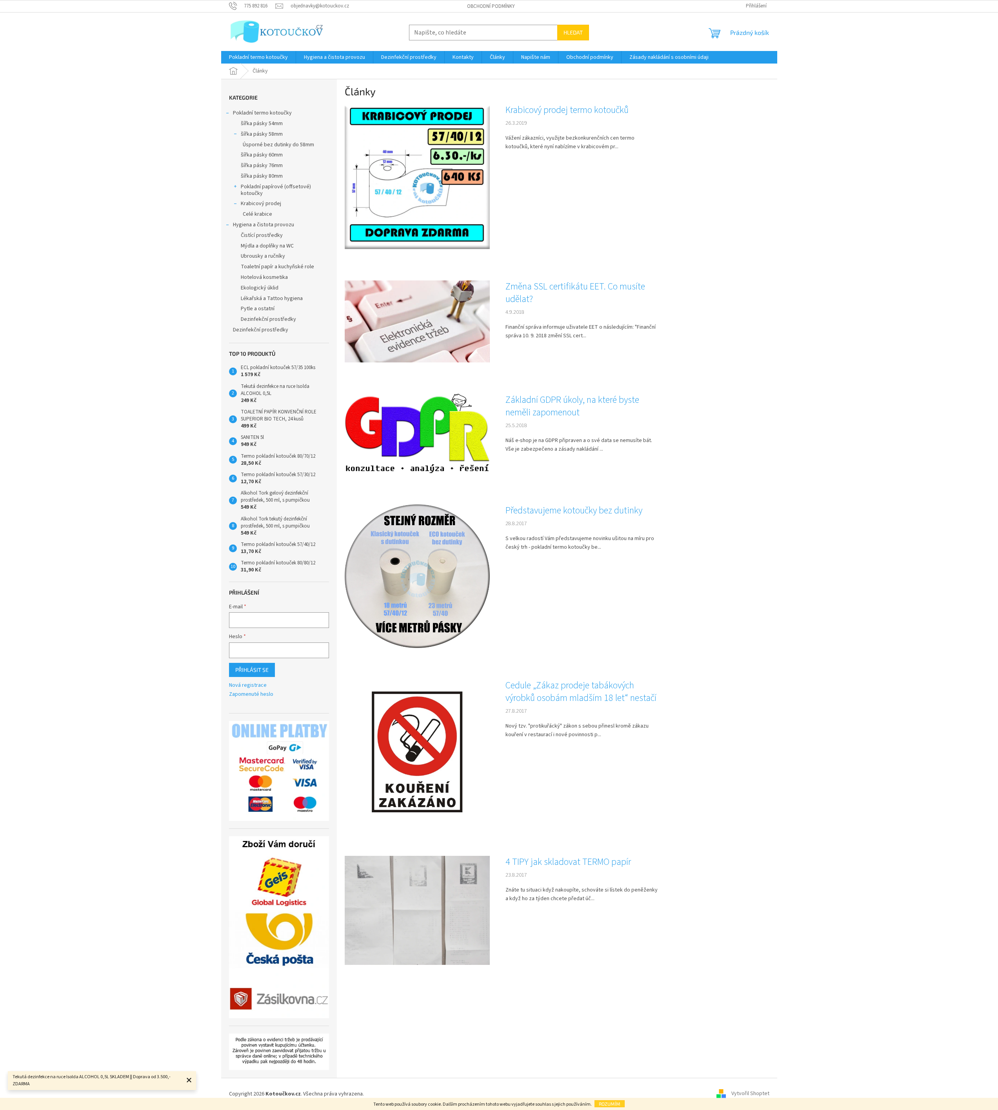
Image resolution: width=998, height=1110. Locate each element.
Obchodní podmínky (491, 6)
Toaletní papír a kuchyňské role (277, 267)
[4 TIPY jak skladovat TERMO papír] (417, 910)
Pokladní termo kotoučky (262, 113)
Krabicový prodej (261, 203)
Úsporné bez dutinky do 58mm (278, 145)
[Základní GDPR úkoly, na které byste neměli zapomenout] (417, 433)
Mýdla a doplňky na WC (267, 246)
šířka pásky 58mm (262, 134)
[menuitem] (258, 57)
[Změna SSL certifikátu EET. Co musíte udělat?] (417, 321)
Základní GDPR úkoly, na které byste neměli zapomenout (572, 406)
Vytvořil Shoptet (750, 1094)
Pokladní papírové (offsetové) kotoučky (276, 190)
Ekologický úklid (259, 288)
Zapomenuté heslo (251, 694)
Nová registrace (248, 685)
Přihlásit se (252, 669)
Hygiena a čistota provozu (263, 225)
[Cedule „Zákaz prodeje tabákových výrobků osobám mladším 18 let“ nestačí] (417, 751)
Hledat (573, 32)
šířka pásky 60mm (262, 155)
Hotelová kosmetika (264, 277)
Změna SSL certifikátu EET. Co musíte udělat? (575, 293)
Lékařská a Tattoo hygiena (272, 298)
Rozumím (609, 1103)
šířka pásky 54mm (262, 123)
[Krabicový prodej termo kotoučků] (417, 176)
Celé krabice (257, 214)
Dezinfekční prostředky (268, 319)
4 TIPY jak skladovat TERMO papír (568, 862)
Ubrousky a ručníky (263, 256)
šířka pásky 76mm (262, 165)
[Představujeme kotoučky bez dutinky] (417, 576)
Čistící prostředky (262, 235)
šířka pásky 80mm (262, 176)
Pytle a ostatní (257, 309)
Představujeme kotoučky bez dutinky (573, 510)
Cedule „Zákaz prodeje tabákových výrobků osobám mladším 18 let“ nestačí (580, 691)
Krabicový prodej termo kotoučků (567, 110)
